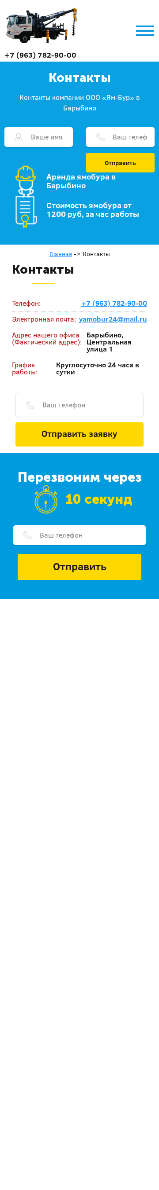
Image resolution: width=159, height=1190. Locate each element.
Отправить (120, 162)
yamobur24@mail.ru (113, 319)
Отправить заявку (79, 433)
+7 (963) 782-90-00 (40, 55)
